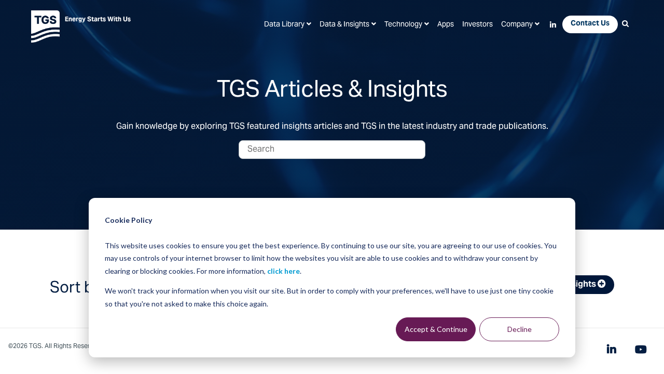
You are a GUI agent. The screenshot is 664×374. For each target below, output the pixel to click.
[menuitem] (287, 25)
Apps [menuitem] (445, 25)
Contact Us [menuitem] (590, 24)
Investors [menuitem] (477, 25)
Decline (519, 329)
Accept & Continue (436, 329)
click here (283, 270)
